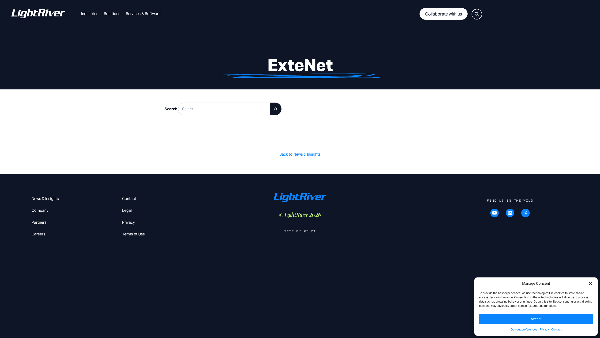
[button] (590, 283)
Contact (556, 329)
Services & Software (143, 13)
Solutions (112, 13)
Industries (89, 13)
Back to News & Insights (300, 154)
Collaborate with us (443, 14)
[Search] (275, 109)
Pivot (310, 231)
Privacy (544, 329)
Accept (536, 319)
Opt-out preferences (524, 329)
